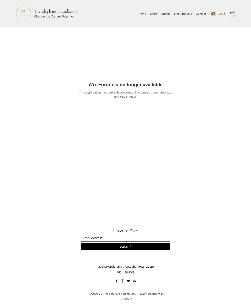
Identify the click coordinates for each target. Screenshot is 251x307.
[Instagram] (123, 281)
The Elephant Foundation (55, 11)
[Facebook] (117, 281)
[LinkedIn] (134, 281)
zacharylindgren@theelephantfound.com (126, 266)
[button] (232, 13)
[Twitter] (128, 281)
